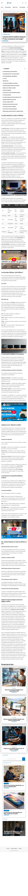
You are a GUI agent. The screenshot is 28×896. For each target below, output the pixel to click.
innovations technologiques (15, 47)
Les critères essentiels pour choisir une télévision (10, 71)
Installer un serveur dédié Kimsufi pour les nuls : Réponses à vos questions (14, 749)
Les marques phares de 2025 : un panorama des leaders (11, 73)
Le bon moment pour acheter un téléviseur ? (9, 106)
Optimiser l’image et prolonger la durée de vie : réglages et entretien (13, 111)
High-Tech (6, 810)
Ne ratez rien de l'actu (7, 664)
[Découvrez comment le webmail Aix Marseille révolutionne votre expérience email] (14, 706)
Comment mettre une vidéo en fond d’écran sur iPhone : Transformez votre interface (13, 813)
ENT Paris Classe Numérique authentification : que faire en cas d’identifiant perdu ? (14, 786)
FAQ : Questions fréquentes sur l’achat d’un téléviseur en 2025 (12, 97)
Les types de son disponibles (7, 90)
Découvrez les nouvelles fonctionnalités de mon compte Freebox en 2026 (14, 690)
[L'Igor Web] (9, 3)
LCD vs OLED (5, 78)
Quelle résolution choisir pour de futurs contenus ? (10, 104)
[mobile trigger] (2, 3)
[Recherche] (23, 3)
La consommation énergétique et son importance (10, 83)
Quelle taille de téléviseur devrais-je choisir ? (9, 99)
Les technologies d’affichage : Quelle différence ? (10, 76)
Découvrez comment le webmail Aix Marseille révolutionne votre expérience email (14, 719)
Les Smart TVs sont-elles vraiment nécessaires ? (10, 108)
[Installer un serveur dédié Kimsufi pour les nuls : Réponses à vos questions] (14, 735)
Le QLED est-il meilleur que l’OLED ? (8, 101)
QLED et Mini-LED (5, 80)
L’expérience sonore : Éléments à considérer (9, 87)
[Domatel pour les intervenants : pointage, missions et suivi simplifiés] (14, 828)
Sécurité (6, 783)
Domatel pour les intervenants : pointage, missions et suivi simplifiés (13, 832)
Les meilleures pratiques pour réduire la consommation (11, 85)
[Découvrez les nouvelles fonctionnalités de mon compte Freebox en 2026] (14, 677)
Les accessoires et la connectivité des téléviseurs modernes (11, 92)
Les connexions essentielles (7, 94)
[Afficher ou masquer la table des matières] (17, 68)
